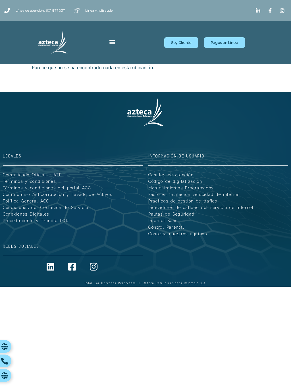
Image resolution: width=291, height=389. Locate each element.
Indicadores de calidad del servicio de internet (201, 207)
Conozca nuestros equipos (177, 234)
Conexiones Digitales (26, 214)
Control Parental (166, 227)
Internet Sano (163, 220)
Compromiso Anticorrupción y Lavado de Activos (58, 194)
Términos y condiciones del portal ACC (47, 188)
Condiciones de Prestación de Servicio (45, 207)
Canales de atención (171, 175)
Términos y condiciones (29, 181)
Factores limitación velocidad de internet (194, 194)
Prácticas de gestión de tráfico (182, 201)
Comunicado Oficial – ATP (32, 175)
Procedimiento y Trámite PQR (36, 220)
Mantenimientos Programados (181, 188)
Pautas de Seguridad (171, 214)
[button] (112, 42)
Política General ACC (26, 201)
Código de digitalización (175, 181)
